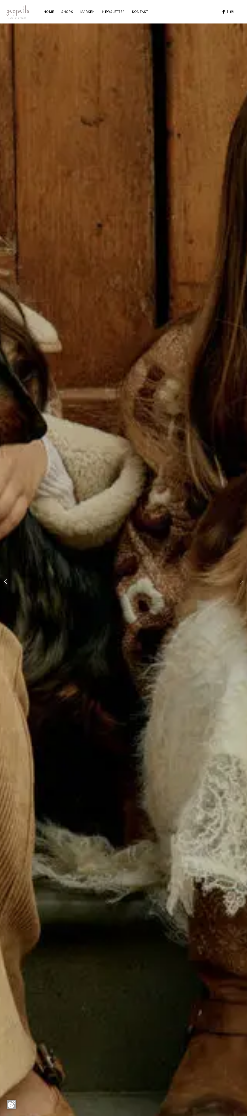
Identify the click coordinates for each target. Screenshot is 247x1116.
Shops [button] (67, 11)
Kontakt (140, 11)
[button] (5, 581)
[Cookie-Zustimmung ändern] (11, 1104)
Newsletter (113, 11)
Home (49, 11)
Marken (87, 11)
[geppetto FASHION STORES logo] (17, 12)
